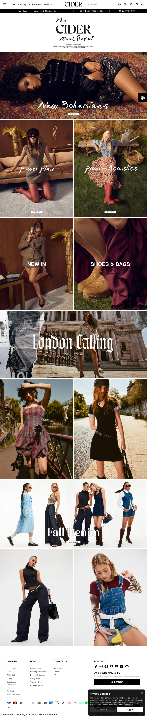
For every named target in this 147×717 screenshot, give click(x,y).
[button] (142, 97)
